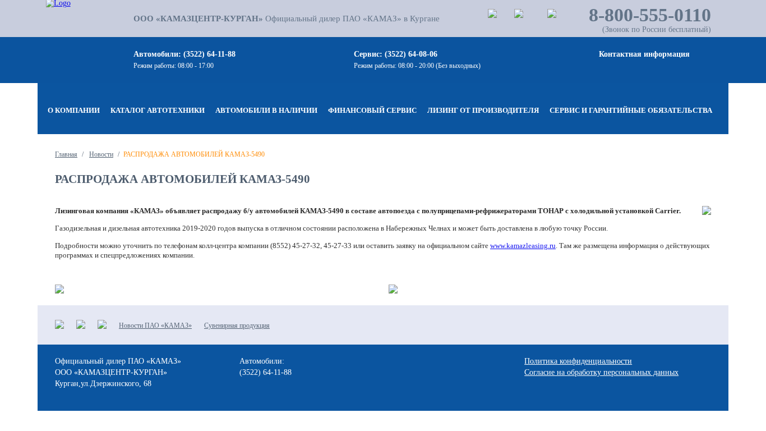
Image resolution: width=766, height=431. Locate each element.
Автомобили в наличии (266, 110)
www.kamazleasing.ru (523, 245)
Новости (101, 154)
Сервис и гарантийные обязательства (631, 110)
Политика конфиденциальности (578, 361)
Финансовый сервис (372, 110)
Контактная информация (644, 54)
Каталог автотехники (157, 110)
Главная (66, 154)
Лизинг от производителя (483, 110)
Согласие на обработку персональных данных (601, 372)
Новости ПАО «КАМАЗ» (155, 325)
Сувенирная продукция (237, 325)
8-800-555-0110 (650, 14)
